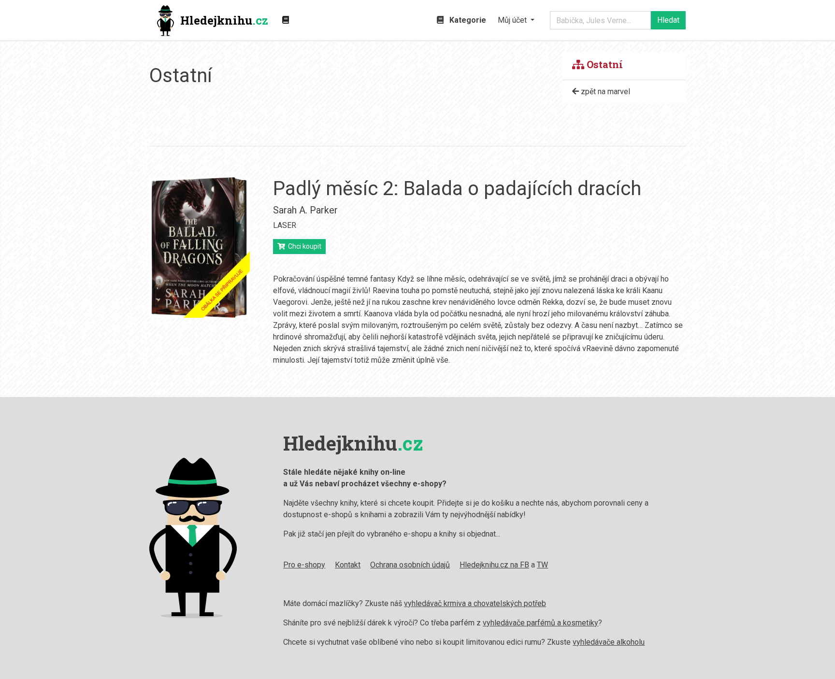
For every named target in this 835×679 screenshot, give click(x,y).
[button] (516, 20)
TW (542, 564)
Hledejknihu (224, 20)
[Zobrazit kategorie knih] (285, 20)
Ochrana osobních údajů (410, 564)
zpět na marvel (604, 91)
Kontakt (347, 564)
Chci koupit (303, 246)
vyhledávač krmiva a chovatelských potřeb (475, 603)
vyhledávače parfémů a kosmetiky (540, 622)
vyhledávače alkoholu (609, 642)
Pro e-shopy (304, 564)
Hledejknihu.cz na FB (494, 564)
